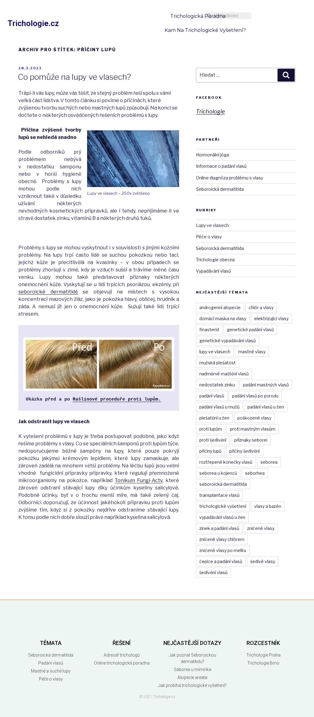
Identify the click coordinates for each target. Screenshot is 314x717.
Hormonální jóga (212, 154)
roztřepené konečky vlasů (225, 462)
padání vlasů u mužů (219, 406)
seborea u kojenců (218, 473)
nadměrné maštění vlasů (224, 373)
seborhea (255, 473)
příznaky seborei (250, 440)
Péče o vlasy (209, 236)
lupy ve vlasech (214, 351)
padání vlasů (211, 395)
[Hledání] (286, 75)
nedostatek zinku (217, 384)
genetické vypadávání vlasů (227, 340)
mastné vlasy (252, 351)
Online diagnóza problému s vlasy (229, 177)
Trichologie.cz (33, 23)
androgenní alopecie (220, 307)
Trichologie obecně (215, 259)
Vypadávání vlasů (213, 271)
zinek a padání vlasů (219, 528)
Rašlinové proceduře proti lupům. (117, 399)
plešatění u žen (214, 417)
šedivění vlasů (213, 572)
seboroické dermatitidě (48, 292)
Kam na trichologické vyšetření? (205, 30)
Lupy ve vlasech (212, 225)
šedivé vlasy (262, 561)
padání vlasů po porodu (255, 395)
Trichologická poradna (197, 16)
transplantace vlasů (219, 495)
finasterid (209, 329)
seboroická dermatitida (223, 484)
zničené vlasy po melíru (222, 550)
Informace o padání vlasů (221, 166)
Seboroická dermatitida (220, 189)
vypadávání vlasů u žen (222, 517)
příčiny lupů (210, 451)
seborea (269, 462)
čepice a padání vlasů (220, 561)
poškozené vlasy (254, 417)
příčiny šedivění (244, 451)
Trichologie (210, 111)
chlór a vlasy (261, 307)
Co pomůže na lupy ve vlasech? (74, 77)
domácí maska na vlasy (222, 318)
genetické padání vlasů (250, 329)
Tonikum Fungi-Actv (139, 480)
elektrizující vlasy (271, 318)
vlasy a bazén (267, 506)
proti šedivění (212, 440)
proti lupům (210, 428)
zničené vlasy (260, 528)
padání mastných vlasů (266, 384)
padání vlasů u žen (265, 406)
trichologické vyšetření (222, 506)
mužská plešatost (217, 362)
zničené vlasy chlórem (221, 539)
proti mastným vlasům (252, 428)
